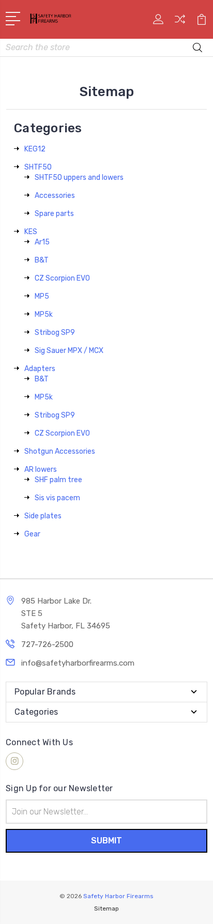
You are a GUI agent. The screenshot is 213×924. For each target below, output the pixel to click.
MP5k (44, 314)
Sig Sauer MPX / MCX (69, 350)
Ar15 (42, 242)
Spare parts (54, 213)
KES (30, 231)
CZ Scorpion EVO (62, 278)
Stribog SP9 (55, 332)
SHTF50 (38, 167)
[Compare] (180, 22)
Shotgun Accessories (59, 451)
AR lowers (40, 469)
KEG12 (34, 149)
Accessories (55, 195)
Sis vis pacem (57, 498)
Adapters (39, 368)
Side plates (43, 516)
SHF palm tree (58, 479)
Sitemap (106, 908)
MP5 (42, 296)
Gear (32, 534)
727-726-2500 (47, 644)
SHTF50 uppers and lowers (79, 177)
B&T (42, 260)
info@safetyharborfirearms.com (77, 663)
